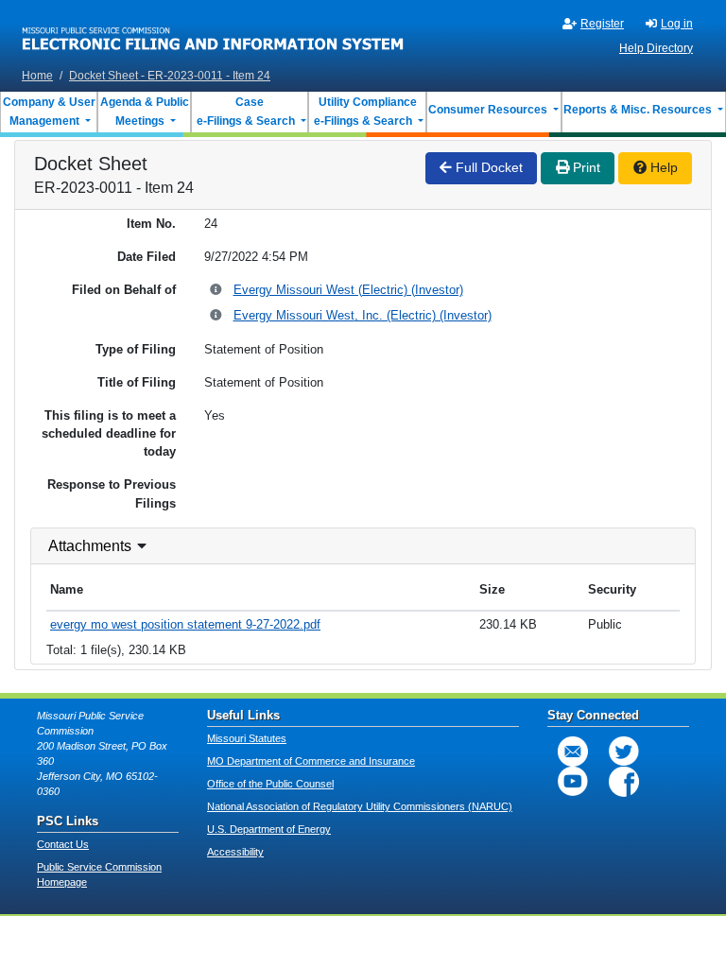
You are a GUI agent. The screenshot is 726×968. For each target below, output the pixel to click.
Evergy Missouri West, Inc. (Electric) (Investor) (362, 315)
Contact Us (63, 844)
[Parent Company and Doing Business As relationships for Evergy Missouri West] (217, 291)
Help (662, 167)
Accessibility (235, 851)
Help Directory (656, 48)
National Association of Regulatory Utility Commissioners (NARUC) (359, 806)
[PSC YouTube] (573, 782)
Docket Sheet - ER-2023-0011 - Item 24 (169, 75)
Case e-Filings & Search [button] (246, 111)
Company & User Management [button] (49, 111)
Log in (677, 23)
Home (37, 75)
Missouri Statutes (246, 738)
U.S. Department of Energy (269, 829)
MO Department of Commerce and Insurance (311, 761)
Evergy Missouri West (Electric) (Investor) (348, 290)
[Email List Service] (573, 751)
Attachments (89, 546)
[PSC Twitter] (624, 751)
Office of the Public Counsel (270, 783)
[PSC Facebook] (624, 782)
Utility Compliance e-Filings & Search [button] (364, 111)
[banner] (213, 31)
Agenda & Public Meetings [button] (144, 111)
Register (602, 23)
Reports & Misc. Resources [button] (639, 109)
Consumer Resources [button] (489, 109)
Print (584, 167)
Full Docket (487, 167)
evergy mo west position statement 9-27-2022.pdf (185, 624)
